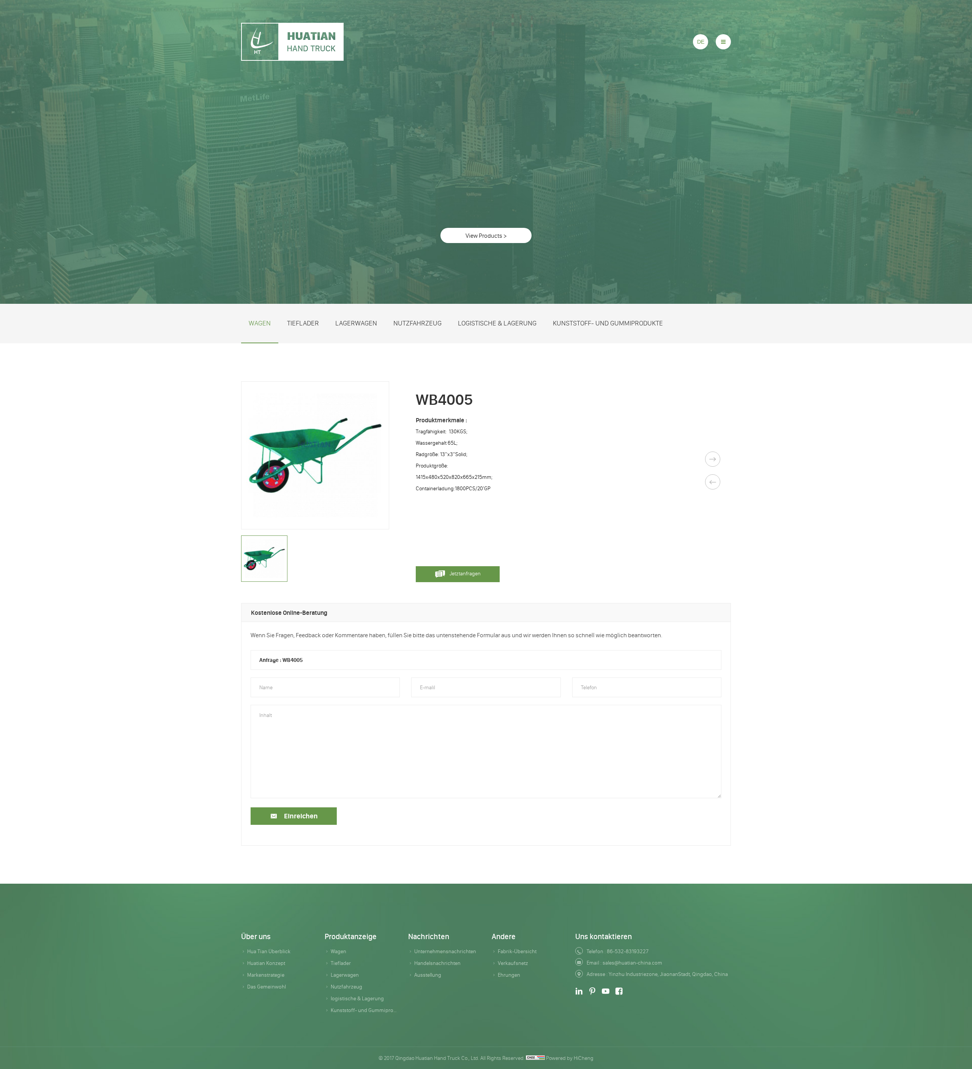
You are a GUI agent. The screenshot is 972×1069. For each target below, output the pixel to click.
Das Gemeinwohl (266, 986)
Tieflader (303, 323)
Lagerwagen (356, 323)
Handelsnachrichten (437, 963)
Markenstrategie (265, 974)
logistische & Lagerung (497, 323)
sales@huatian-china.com (632, 962)
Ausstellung (427, 974)
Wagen (260, 323)
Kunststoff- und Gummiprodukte (608, 323)
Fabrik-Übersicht (517, 951)
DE (700, 42)
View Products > (486, 235)
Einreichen (301, 816)
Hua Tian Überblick (268, 951)
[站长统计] (535, 1058)
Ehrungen (509, 974)
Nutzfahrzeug (417, 323)
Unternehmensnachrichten (445, 951)
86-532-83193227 (628, 951)
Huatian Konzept (266, 963)
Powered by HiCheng (569, 1058)
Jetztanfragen (465, 573)
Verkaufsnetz (513, 963)
